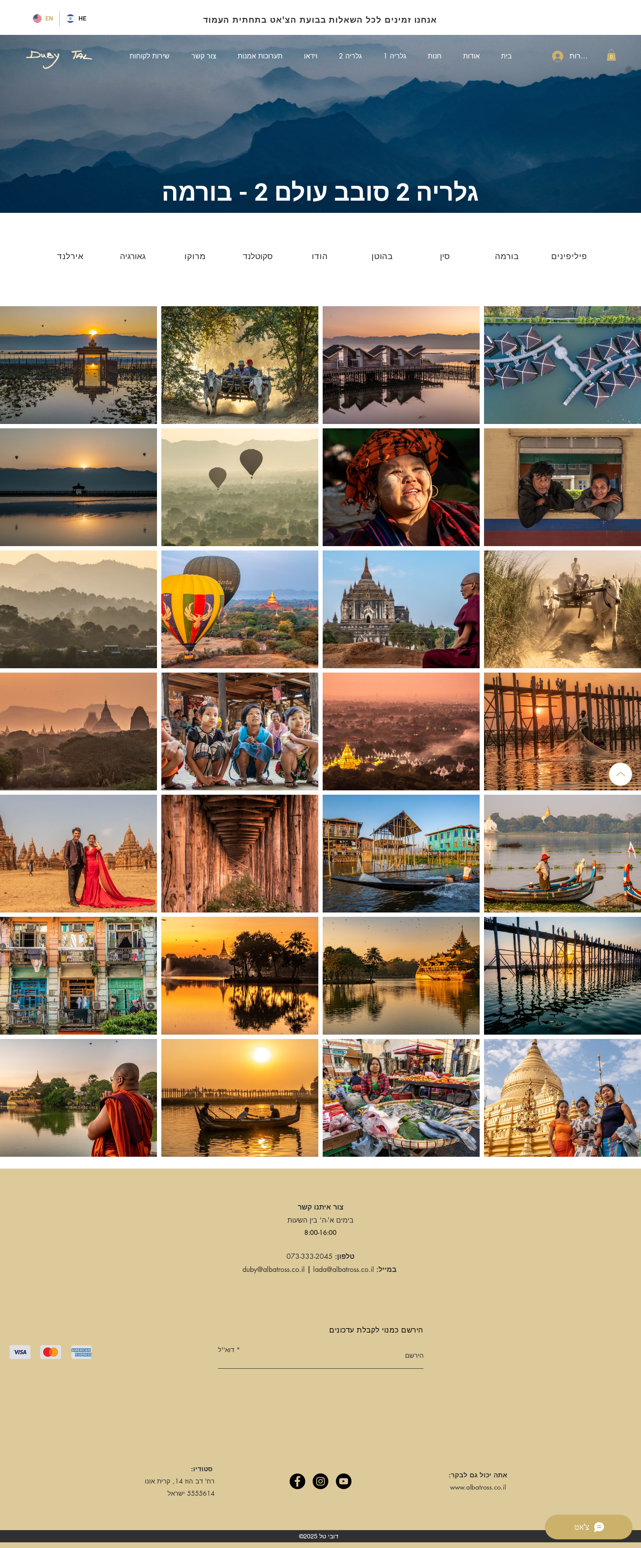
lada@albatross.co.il (343, 1269)
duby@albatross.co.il (273, 1269)
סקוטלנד (258, 256)
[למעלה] (620, 774)
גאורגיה (133, 256)
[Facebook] (297, 1481)
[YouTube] (343, 1481)
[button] (611, 55)
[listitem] (71, 256)
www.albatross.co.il (478, 1487)
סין (445, 256)
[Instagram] (320, 1481)
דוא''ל (226, 1349)
